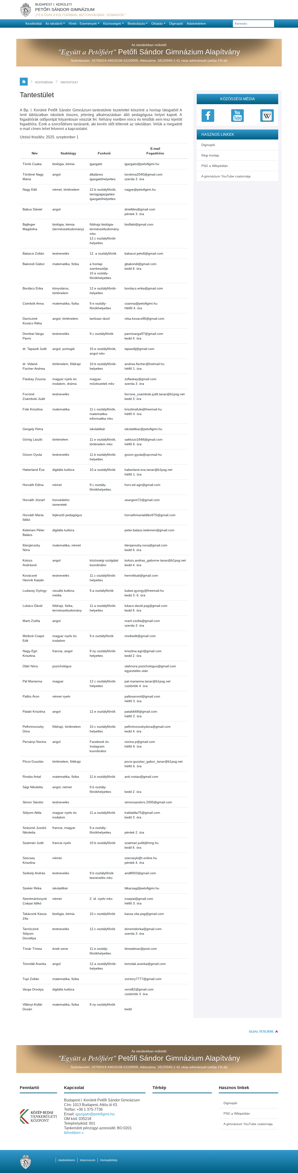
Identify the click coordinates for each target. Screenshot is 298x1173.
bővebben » (74, 1133)
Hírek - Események (83, 23)
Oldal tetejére (261, 1031)
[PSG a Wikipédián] (267, 115)
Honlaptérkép (108, 1160)
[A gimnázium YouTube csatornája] (237, 115)
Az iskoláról (53, 23)
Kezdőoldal (33, 23)
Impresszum (87, 1160)
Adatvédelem (196, 23)
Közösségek (112, 23)
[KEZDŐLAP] (24, 82)
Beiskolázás (136, 23)
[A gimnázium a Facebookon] (207, 115)
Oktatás (157, 23)
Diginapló (176, 23)
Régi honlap (210, 155)
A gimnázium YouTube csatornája (226, 176)
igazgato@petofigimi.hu (95, 1114)
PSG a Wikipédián (214, 166)
